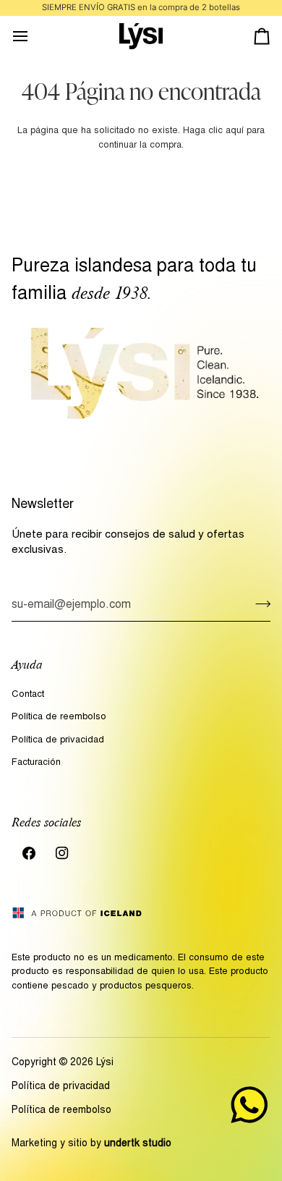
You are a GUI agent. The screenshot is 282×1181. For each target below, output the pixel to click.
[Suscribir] (258, 603)
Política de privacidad (58, 740)
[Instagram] (62, 853)
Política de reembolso (59, 717)
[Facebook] (28, 853)
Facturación (36, 763)
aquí (235, 131)
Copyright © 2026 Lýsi (63, 1063)
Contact (28, 695)
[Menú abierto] (33, 36)
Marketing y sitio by (91, 1144)
